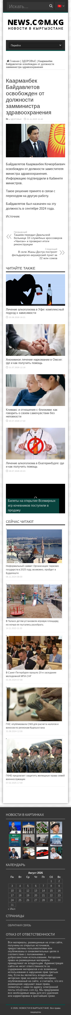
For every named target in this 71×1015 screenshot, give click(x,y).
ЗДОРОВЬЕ (29, 61)
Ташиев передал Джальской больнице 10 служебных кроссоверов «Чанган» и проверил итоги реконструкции (38, 238)
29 (51, 900)
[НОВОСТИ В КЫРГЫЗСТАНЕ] (35, 28)
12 (27, 890)
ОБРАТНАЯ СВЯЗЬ (19, 925)
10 (12, 890)
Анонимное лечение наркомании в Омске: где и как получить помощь (34, 361)
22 (51, 895)
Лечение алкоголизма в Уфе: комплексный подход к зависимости (35, 311)
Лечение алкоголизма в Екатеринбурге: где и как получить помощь (35, 464)
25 (20, 900)
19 (27, 895)
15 (51, 890)
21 (43, 895)
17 (12, 895)
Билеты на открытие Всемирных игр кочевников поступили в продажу (31, 505)
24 (12, 900)
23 (59, 895)
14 (43, 890)
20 (35, 895)
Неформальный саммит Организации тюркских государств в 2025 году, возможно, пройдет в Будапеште (32, 570)
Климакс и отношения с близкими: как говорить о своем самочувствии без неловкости (31, 413)
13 (35, 890)
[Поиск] (51, 6)
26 (27, 900)
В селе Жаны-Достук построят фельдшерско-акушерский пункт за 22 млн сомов (34, 254)
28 (43, 900)
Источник (13, 216)
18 (20, 895)
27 (35, 900)
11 (20, 890)
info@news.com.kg (27, 989)
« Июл (11, 908)
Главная (15, 61)
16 (59, 890)
